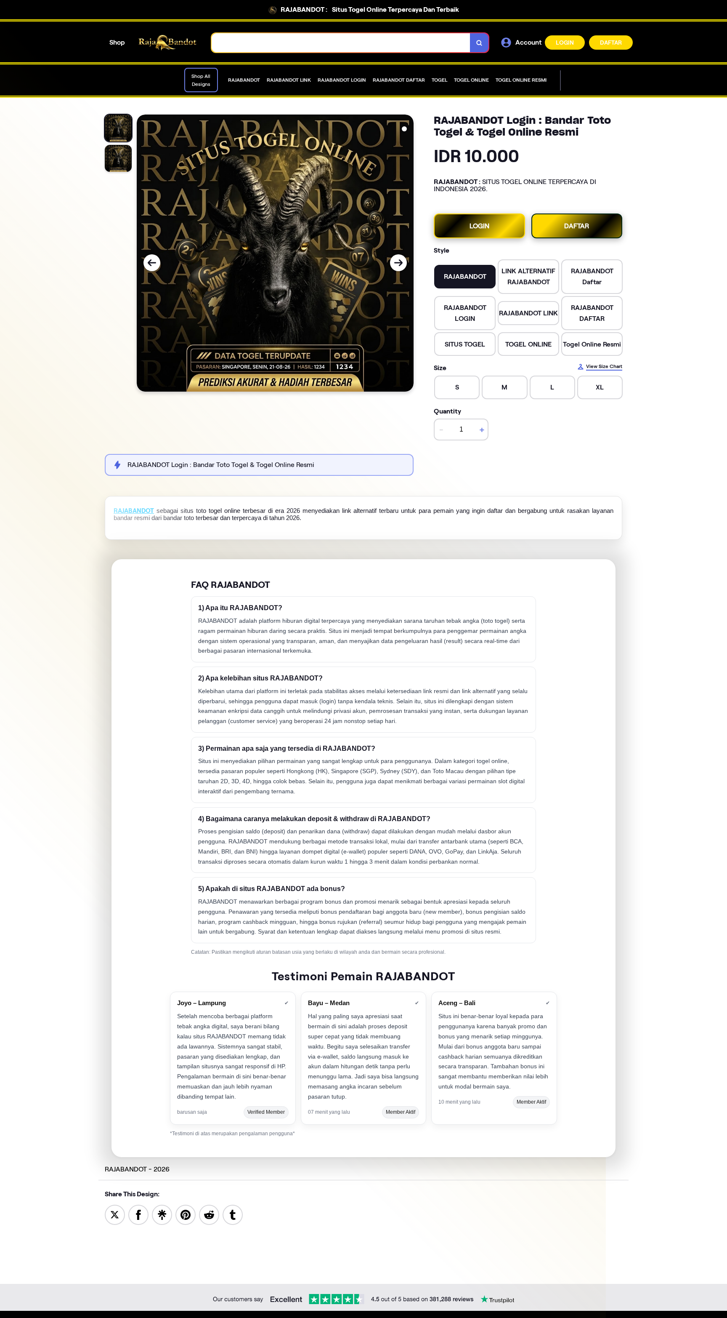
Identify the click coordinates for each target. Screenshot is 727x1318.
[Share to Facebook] (138, 1214)
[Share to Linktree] (162, 1214)
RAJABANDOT (134, 510)
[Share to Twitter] (115, 1214)
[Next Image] (398, 263)
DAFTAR (611, 42)
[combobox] (341, 42)
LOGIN (565, 42)
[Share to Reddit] (209, 1214)
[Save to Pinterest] (185, 1214)
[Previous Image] (152, 263)
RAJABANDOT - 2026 (137, 1169)
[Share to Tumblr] (233, 1214)
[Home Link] (168, 42)
